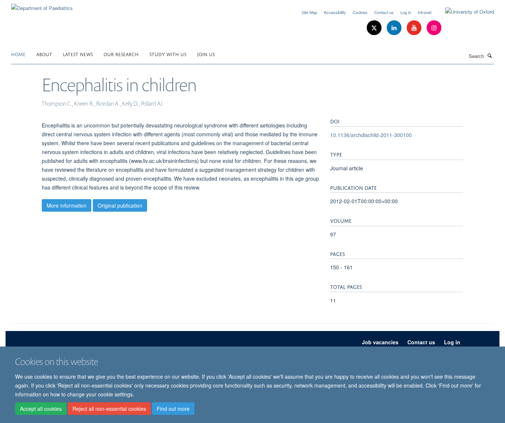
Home (18, 53)
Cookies (360, 12)
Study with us (167, 53)
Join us (206, 53)
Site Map (309, 12)
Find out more (173, 408)
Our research (121, 53)
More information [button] (67, 205)
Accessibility (335, 12)
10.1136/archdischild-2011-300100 (371, 135)
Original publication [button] (120, 205)
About (44, 53)
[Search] (490, 55)
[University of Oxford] (464, 11)
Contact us (384, 12)
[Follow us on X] (375, 27)
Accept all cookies (41, 408)
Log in (405, 12)
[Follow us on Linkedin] (395, 27)
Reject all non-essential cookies (109, 408)
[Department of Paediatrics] (42, 5)
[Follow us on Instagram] (434, 27)
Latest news (78, 53)
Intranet (424, 12)
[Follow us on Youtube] (415, 27)
